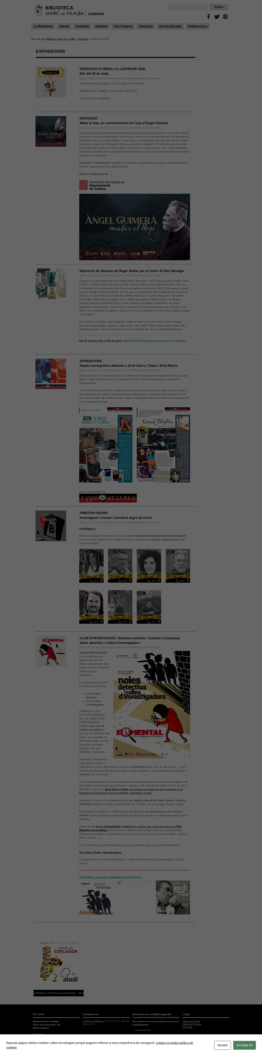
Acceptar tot (244, 1045)
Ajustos (223, 1045)
